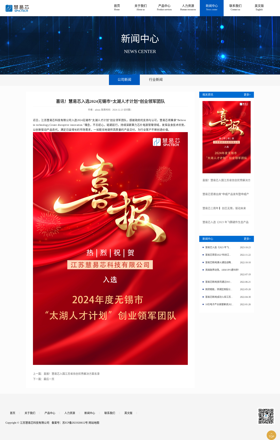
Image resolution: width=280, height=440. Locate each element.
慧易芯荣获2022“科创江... (227, 255)
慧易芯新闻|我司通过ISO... (227, 282)
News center (212, 7)
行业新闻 (156, 80)
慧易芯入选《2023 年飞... (227, 247)
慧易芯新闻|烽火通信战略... (227, 262)
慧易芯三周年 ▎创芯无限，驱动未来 (224, 208)
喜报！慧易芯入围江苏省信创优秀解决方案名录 (226, 183)
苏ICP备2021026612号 (75, 422)
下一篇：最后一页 (43, 379)
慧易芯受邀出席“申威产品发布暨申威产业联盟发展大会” (225, 197)
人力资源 (69, 413)
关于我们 (30, 413)
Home (117, 7)
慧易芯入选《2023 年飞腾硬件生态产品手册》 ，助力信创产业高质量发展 (225, 225)
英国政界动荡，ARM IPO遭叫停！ (227, 272)
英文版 (128, 413)
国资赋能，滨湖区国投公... (227, 289)
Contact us (235, 7)
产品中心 (50, 413)
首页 (12, 413)
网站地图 (94, 422)
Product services (164, 7)
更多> (247, 94)
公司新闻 (124, 80)
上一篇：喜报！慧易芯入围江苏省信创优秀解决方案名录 (66, 373)
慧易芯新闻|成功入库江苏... (227, 297)
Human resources (188, 7)
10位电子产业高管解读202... (227, 304)
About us (140, 7)
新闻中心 (89, 413)
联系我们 (109, 413)
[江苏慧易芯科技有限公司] (38, 6)
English (259, 7)
